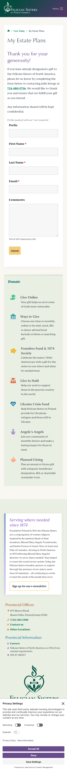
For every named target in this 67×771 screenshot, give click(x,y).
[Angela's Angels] (34, 440)
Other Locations (20, 629)
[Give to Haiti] (34, 387)
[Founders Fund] (34, 359)
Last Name (17, 162)
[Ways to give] (34, 327)
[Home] (8, 31)
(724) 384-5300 (19, 619)
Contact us (16, 624)
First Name (17, 144)
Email (14, 181)
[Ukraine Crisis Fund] (34, 412)
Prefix (13, 125)
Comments (17, 200)
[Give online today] (34, 302)
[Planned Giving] (34, 468)
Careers (15, 643)
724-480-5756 (16, 88)
